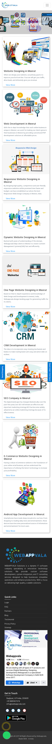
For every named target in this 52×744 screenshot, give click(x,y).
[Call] (6, 726)
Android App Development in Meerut (24, 515)
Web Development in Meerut (20, 124)
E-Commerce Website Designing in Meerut (23, 457)
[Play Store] (16, 718)
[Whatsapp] (6, 735)
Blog (6, 615)
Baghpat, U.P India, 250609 (17, 698)
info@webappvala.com (16, 704)
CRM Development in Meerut (20, 346)
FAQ (6, 607)
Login (7, 602)
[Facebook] (7, 711)
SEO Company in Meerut (17, 398)
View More (10, 85)
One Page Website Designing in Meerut (25, 290)
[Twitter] (13, 711)
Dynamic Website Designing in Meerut (25, 237)
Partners (8, 611)
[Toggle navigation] (47, 5)
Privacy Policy (10, 624)
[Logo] (26, 555)
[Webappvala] (9, 5)
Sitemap (8, 627)
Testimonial (9, 619)
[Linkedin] (18, 711)
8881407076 (15, 701)
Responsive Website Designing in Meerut (22, 180)
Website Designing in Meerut (20, 71)
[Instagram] (24, 711)
